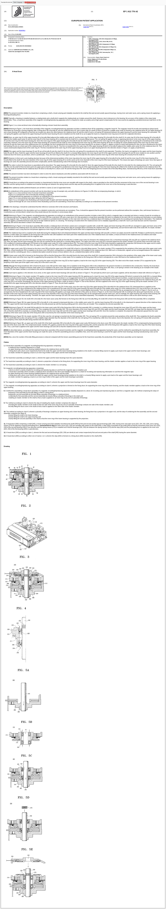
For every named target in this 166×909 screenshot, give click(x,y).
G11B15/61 (126, 27)
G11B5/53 (86, 27)
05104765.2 (22, 30)
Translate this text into (6, 2)
